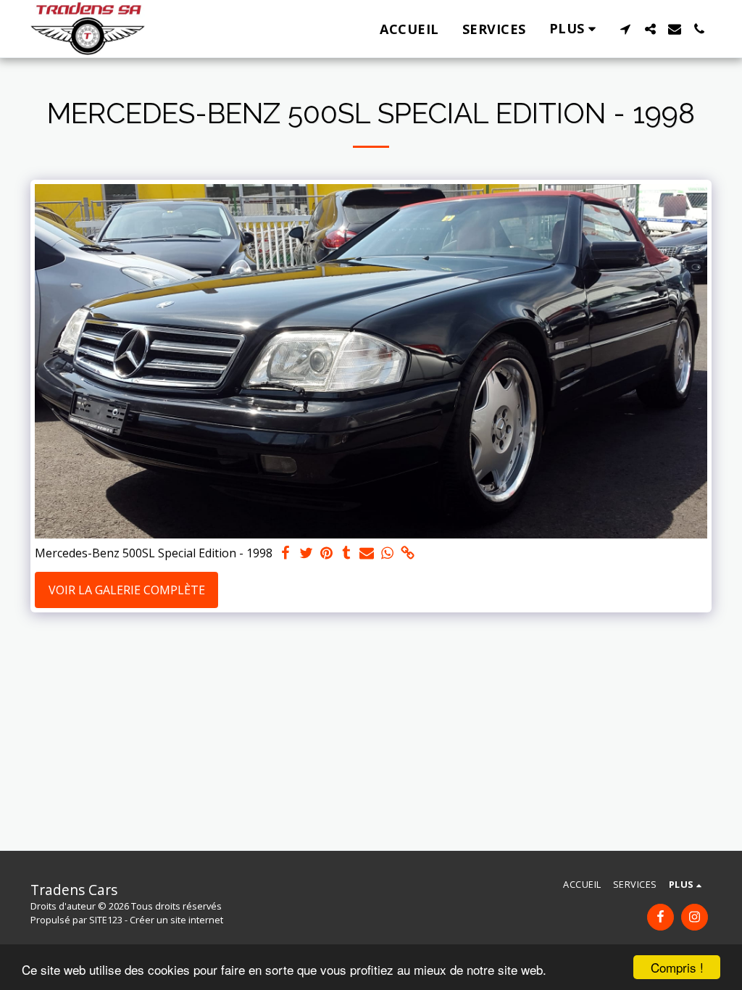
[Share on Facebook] (285, 553)
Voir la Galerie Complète (127, 590)
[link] (407, 553)
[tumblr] (346, 553)
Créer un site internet (176, 919)
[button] (625, 29)
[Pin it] (326, 553)
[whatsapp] (387, 553)
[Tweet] (306, 553)
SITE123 (105, 919)
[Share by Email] (366, 553)
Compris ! (677, 967)
